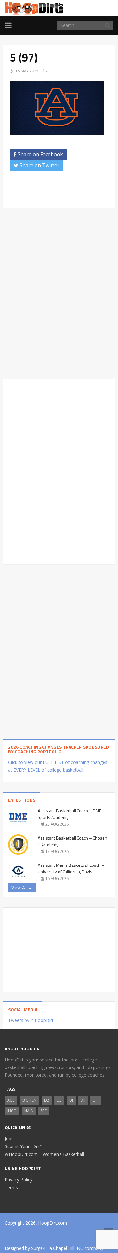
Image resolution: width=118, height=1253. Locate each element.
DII (83, 1100)
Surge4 (38, 1248)
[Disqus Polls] (59, 294)
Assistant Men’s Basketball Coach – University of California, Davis (71, 868)
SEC (44, 1111)
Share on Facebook (39, 154)
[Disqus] (59, 471)
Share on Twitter (38, 165)
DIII (95, 1100)
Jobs (9, 1138)
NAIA (28, 1111)
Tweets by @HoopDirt (30, 1020)
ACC (11, 1100)
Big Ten (29, 1100)
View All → (21, 887)
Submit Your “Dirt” (23, 1146)
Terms (11, 1187)
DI (71, 1100)
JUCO (12, 1111)
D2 (46, 1100)
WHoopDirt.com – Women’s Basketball (44, 1154)
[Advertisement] (64, 191)
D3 (59, 1100)
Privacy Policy (18, 1180)
